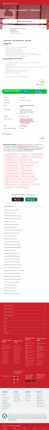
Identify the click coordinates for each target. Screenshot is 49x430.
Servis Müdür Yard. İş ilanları (29, 353)
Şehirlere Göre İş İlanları (8, 305)
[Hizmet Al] (24, 91)
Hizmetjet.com (28, 400)
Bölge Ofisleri (6, 332)
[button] (42, 82)
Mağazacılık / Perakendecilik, (27, 105)
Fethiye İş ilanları (17, 356)
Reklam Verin (16, 402)
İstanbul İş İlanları (23, 13)
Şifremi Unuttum (17, 398)
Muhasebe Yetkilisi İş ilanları (29, 348)
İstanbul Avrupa (23, 125)
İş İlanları (17, 13)
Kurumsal (5, 318)
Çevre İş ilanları (39, 361)
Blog (3, 395)
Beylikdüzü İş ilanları (17, 349)
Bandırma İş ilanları (17, 347)
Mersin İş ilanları (5, 361)
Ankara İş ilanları (5, 351)
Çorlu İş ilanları (16, 352)
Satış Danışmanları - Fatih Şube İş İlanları (27, 122)
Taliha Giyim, (23, 119)
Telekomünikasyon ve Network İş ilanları (41, 355)
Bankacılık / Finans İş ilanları (41, 358)
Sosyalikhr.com (28, 395)
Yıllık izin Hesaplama (41, 406)
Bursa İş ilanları (5, 354)
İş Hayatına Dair (5, 397)
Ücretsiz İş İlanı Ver (6, 406)
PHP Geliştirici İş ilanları (29, 362)
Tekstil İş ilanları (40, 353)
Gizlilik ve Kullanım (6, 403)
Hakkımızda (4, 394)
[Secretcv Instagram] (14, 382)
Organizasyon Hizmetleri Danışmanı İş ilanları (30, 358)
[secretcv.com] (10, 4)
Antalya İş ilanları (5, 356)
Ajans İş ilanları (39, 360)
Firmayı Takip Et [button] (7, 134)
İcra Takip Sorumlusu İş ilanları (29, 343)
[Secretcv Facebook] (14, 376)
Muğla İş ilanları (5, 360)
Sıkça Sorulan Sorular (18, 400)
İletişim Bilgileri (17, 397)
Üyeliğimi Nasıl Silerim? (7, 405)
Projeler (5, 329)
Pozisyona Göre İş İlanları (9, 312)
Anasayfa (13, 13)
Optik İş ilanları (39, 363)
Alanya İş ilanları (17, 345)
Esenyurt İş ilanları (17, 354)
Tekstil (21, 106)
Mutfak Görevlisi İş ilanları (30, 350)
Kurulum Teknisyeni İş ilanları (29, 355)
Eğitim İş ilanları (40, 346)
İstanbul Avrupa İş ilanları (7, 347)
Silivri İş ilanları (16, 361)
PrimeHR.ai (27, 394)
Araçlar (5, 325)
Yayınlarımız (4, 402)
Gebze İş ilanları (17, 357)
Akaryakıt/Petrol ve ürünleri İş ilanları (40, 348)
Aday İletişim (16, 395)
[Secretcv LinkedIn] (17, 379)
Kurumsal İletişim (17, 394)
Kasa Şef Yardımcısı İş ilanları (29, 346)
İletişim (5, 322)
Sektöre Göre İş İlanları (8, 315)
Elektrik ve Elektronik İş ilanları (41, 344)
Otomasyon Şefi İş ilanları (30, 360)
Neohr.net (27, 398)
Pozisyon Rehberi (5, 398)
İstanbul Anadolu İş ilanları (6, 349)
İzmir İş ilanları (5, 353)
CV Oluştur (21, 148)
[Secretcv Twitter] (17, 376)
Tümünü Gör (4, 363)
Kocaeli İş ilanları (5, 358)
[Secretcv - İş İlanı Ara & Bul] (27, 381)
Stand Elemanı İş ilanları (29, 364)
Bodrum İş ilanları (17, 350)
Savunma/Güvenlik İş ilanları (41, 351)
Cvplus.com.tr (28, 397)
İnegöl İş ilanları (17, 359)
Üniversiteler (4, 400)
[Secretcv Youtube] (14, 379)
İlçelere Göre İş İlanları (8, 308)
